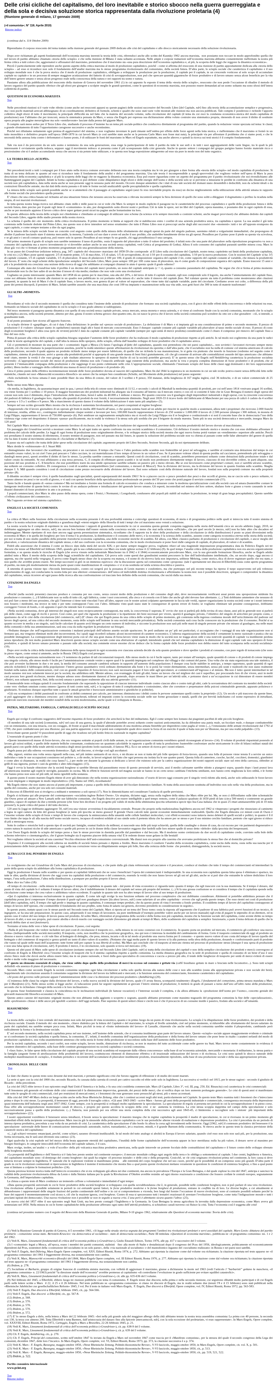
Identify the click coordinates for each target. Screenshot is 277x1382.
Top (9, 100)
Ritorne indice (13, 29)
